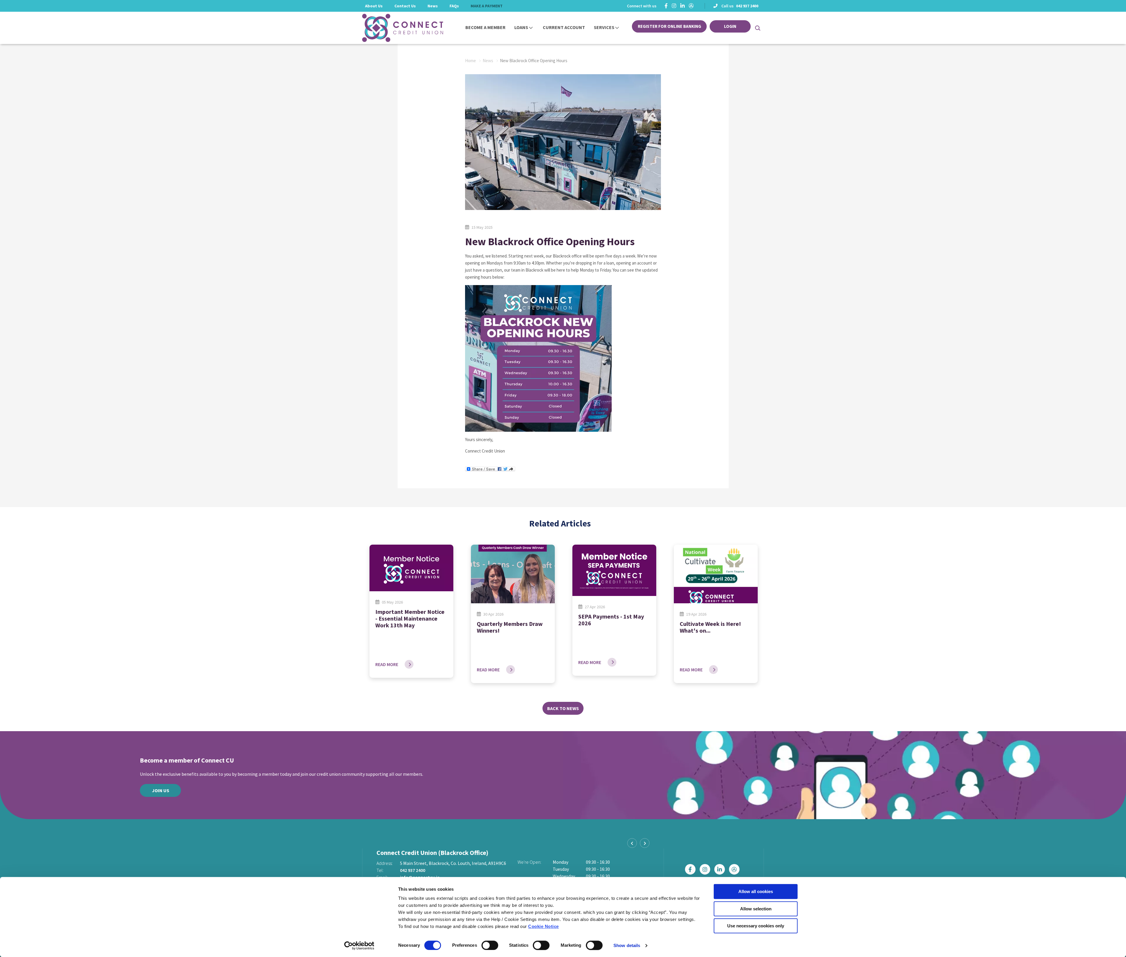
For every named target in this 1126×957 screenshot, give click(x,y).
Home (470, 60)
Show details (626, 945)
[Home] (394, 27)
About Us (374, 6)
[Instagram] (674, 6)
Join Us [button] (160, 790)
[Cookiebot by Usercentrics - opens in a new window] (359, 945)
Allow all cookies (755, 891)
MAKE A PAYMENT (487, 6)
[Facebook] (666, 6)
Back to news (563, 708)
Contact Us (405, 6)
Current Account (564, 27)
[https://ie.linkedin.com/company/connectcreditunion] (682, 6)
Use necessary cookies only (755, 925)
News (433, 6)
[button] (757, 28)
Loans (521, 27)
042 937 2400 (747, 6)
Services (604, 27)
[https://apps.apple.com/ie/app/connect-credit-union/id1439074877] (691, 6)
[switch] (489, 945)
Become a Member (485, 27)
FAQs (454, 6)
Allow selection (755, 908)
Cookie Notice (543, 926)
